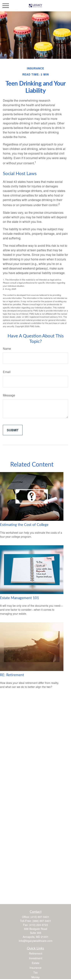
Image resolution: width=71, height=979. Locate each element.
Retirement (35, 953)
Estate (35, 963)
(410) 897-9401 (39, 917)
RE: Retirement (12, 675)
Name (7, 348)
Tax (35, 972)
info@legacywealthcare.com (35, 941)
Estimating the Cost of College (24, 525)
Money (35, 977)
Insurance (35, 968)
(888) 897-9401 (41, 921)
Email (7, 372)
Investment (35, 958)
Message (9, 395)
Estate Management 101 (19, 598)
